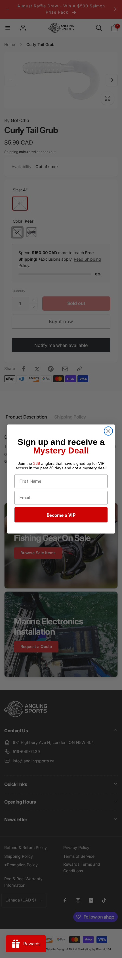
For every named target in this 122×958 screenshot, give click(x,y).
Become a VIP (61, 515)
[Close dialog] (108, 431)
